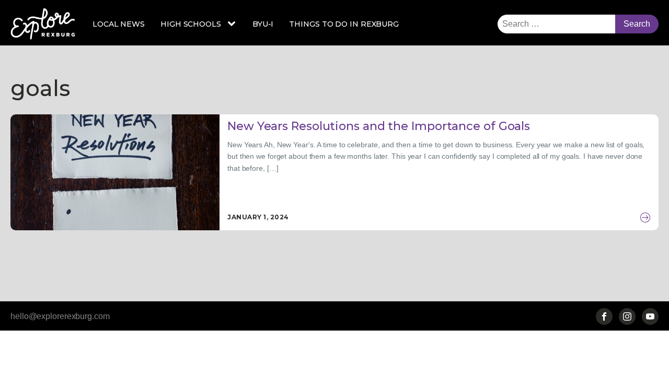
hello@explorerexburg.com (60, 316)
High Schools (190, 24)
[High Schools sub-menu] (233, 24)
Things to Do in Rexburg (344, 24)
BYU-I (263, 24)
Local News (119, 24)
